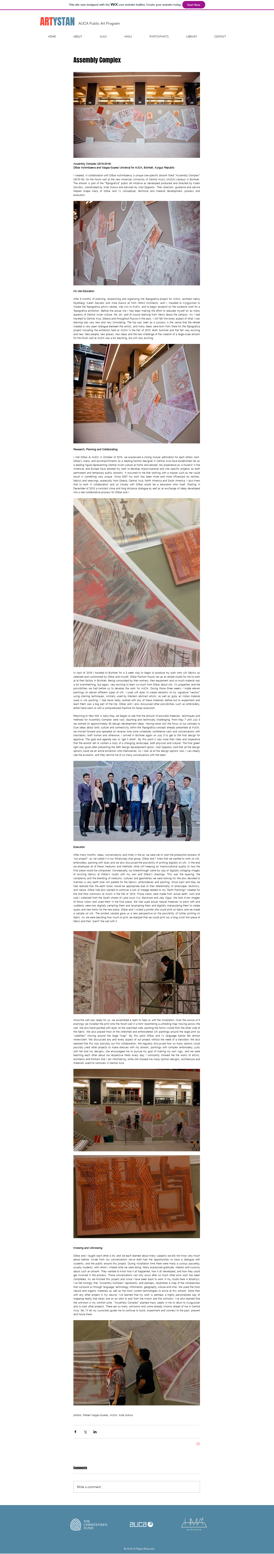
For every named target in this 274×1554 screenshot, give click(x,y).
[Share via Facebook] (75, 1432)
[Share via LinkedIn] (95, 1432)
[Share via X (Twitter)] (85, 1432)
